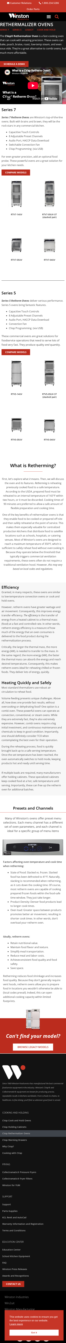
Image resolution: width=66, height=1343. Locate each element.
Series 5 (17, 29)
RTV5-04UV (49, 439)
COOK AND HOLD (46, 29)
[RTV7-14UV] (16, 193)
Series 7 (4, 29)
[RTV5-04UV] (49, 418)
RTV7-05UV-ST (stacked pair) (49, 216)
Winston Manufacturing (20, 1309)
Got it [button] (34, 1332)
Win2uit (9, 1303)
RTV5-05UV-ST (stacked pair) (49, 395)
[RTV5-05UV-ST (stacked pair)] (49, 373)
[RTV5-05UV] (16, 418)
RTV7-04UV (49, 259)
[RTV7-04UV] (49, 238)
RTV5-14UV (16, 394)
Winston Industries (17, 1297)
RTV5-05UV (16, 439)
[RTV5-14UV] (16, 373)
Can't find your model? (33, 1035)
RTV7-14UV (16, 214)
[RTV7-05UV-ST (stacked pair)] (49, 193)
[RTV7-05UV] (16, 238)
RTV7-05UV (16, 259)
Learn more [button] (16, 1324)
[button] (48, 16)
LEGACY (29, 29)
